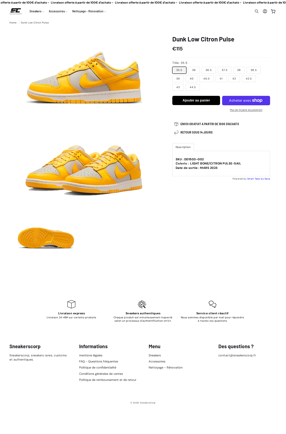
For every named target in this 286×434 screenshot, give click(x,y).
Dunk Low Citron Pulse (35, 22)
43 (178, 87)
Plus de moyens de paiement (246, 109)
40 (192, 78)
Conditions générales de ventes (101, 374)
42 (234, 78)
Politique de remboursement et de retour (107, 380)
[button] (36, 11)
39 (178, 78)
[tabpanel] (221, 163)
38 (239, 70)
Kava (267, 178)
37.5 (225, 70)
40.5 (206, 78)
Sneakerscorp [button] (25, 346)
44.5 (193, 87)
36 (194, 70)
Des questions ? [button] (236, 346)
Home (13, 22)
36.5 (209, 70)
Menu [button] (154, 346)
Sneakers (155, 355)
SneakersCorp (148, 402)
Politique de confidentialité (97, 367)
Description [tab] (183, 147)
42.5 (249, 78)
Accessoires (157, 361)
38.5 (254, 70)
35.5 (179, 70)
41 (221, 78)
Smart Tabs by (256, 178)
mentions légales (90, 355)
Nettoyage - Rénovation (166, 367)
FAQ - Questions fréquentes (98, 361)
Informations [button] (93, 346)
